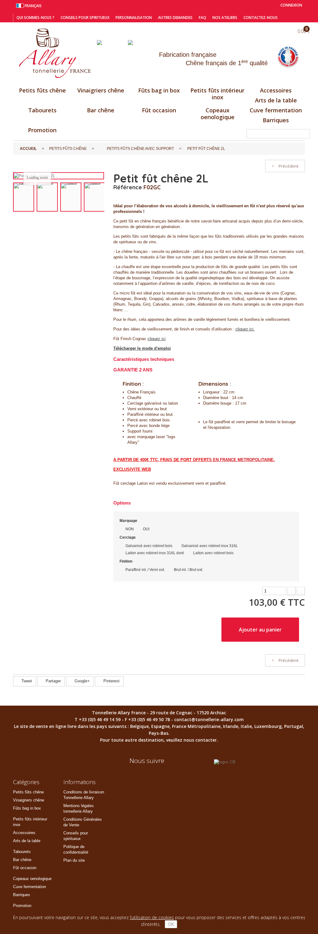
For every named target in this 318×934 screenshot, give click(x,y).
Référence (127, 187)
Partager (52, 681)
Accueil (28, 148)
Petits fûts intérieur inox (217, 94)
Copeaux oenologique (217, 113)
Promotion (42, 130)
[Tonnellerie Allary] (55, 53)
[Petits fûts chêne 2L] (24, 197)
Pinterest (111, 681)
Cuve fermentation (276, 110)
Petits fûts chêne (42, 90)
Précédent (285, 166)
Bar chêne (100, 110)
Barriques (276, 120)
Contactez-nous (260, 17)
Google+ (81, 681)
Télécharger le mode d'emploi (142, 348)
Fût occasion (159, 110)
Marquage (129, 521)
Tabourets (42, 110)
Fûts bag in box (159, 90)
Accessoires (276, 90)
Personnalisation (134, 17)
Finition (126, 561)
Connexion (290, 5)
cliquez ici (157, 338)
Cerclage (128, 537)
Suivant (108, 197)
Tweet (26, 681)
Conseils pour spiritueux (85, 17)
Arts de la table (276, 100)
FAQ (202, 17)
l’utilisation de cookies (152, 917)
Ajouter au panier (260, 629)
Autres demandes (175, 17)
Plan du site (74, 860)
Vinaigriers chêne (100, 90)
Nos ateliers (224, 17)
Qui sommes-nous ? (35, 17)
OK (171, 924)
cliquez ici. (245, 329)
